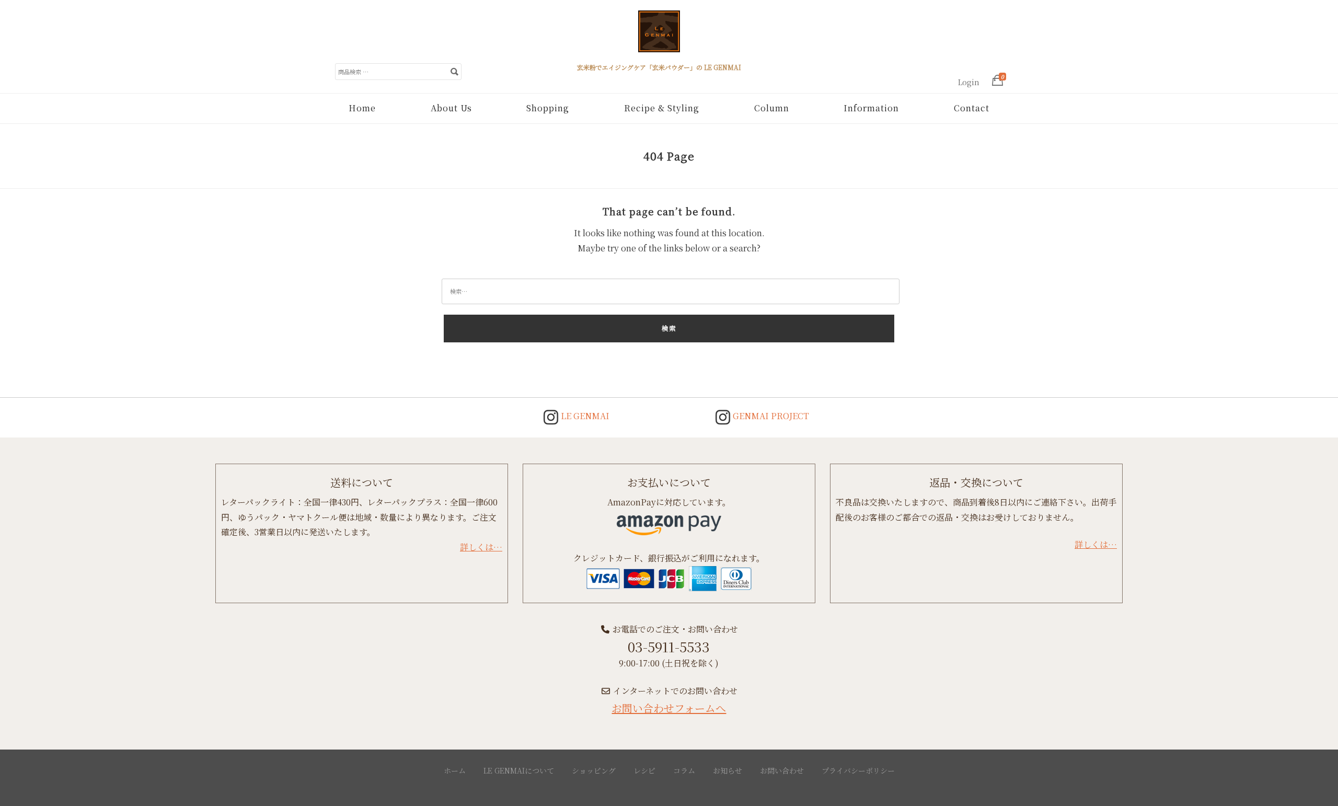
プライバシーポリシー (858, 770)
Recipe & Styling (661, 108)
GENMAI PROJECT (770, 416)
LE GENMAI (584, 416)
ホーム (455, 770)
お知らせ (727, 770)
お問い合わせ (782, 770)
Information (871, 108)
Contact (971, 108)
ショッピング (594, 770)
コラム (684, 770)
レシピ (644, 770)
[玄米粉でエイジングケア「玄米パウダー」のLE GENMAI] (659, 35)
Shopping (547, 108)
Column (771, 108)
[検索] (454, 71)
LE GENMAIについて (518, 770)
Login (968, 82)
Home (362, 108)
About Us (451, 108)
